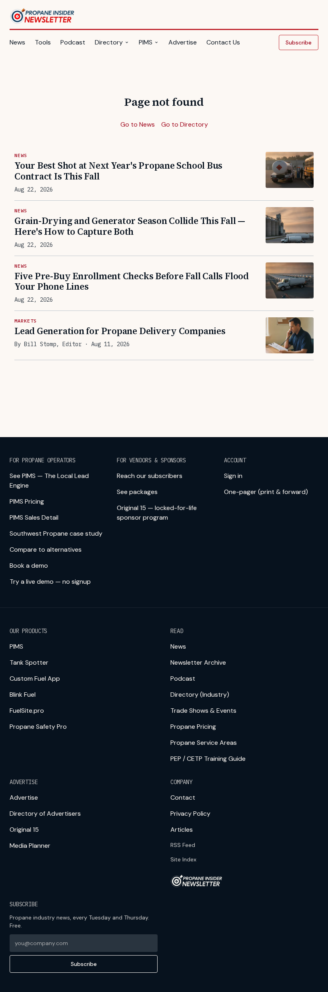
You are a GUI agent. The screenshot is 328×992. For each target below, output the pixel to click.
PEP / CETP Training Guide (208, 758)
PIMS (145, 42)
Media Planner (30, 845)
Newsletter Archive (198, 662)
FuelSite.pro (27, 710)
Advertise (182, 42)
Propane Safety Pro (38, 726)
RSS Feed (182, 845)
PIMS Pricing (27, 501)
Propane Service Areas (203, 742)
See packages (137, 492)
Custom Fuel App (35, 678)
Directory (109, 42)
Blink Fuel (23, 694)
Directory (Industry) (199, 694)
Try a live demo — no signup (50, 581)
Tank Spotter (29, 662)
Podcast (72, 42)
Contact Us (223, 42)
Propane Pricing (193, 726)
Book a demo (29, 565)
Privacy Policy (190, 813)
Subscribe (299, 42)
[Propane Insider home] (43, 16)
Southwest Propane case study (56, 533)
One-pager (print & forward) (266, 492)
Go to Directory (184, 124)
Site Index (183, 859)
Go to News (137, 124)
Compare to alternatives (46, 549)
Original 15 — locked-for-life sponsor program (157, 513)
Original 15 (24, 829)
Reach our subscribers (149, 476)
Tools (43, 42)
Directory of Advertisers (45, 813)
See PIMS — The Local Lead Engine (49, 481)
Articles (181, 829)
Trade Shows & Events (203, 710)
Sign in (233, 476)
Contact (182, 797)
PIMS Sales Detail (34, 517)
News (17, 42)
